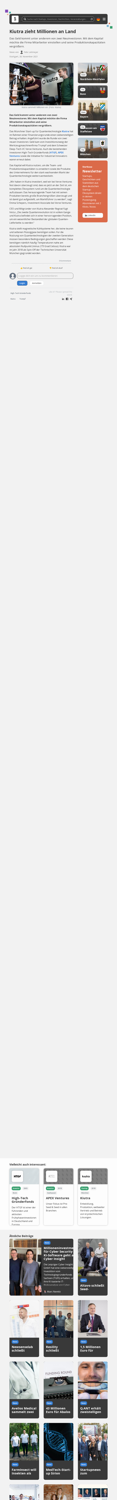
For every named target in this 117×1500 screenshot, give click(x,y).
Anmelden (36, 283)
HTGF (53, 152)
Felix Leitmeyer (31, 52)
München (85, 154)
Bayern (84, 116)
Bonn (83, 94)
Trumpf (22, 299)
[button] (98, 19)
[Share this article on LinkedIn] (63, 299)
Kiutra (65, 131)
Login (22, 283)
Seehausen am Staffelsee (88, 130)
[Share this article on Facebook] (67, 299)
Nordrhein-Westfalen (92, 79)
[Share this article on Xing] (71, 299)
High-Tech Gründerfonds (21, 293)
